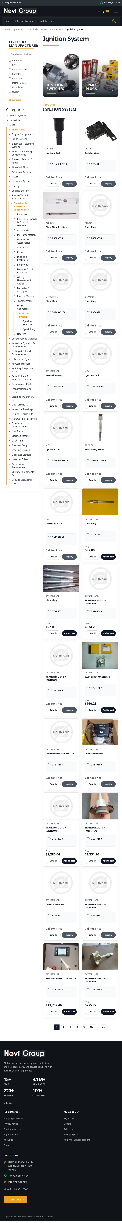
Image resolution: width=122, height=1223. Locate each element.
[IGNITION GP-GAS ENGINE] (61, 732)
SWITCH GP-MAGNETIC (97, 676)
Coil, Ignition (92, 152)
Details (53, 183)
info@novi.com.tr (17, 1181)
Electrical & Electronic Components (45, 29)
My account (70, 1118)
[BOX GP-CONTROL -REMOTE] (61, 956)
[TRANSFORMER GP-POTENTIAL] (100, 806)
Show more (15, 99)
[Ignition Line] (61, 427)
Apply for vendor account (77, 1139)
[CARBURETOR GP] (61, 882)
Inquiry (69, 183)
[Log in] (99, 11)
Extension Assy (54, 375)
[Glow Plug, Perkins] (61, 205)
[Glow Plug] (100, 205)
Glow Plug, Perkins (56, 227)
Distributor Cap (54, 523)
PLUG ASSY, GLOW (94, 449)
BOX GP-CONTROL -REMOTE (61, 978)
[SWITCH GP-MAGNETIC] (100, 655)
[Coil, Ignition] (100, 131)
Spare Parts (19, 29)
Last (103, 1027)
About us (8, 1139)
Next (93, 1027)
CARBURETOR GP (55, 904)
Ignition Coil (53, 152)
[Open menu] (115, 11)
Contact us (9, 1145)
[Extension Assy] (61, 353)
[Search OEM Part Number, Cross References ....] (114, 21)
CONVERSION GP (94, 753)
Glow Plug (90, 227)
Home (7, 29)
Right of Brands (11, 1134)
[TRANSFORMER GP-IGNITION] (100, 578)
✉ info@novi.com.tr (11, 2)
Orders (67, 1123)
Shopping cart (71, 1134)
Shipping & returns (13, 1118)
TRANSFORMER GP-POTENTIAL (95, 829)
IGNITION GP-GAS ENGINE (60, 753)
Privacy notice (11, 1123)
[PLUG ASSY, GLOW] (100, 427)
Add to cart (108, 556)
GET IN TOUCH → (15, 1199)
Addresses (69, 1129)
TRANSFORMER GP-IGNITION (95, 602)
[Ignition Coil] (61, 131)
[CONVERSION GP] (100, 732)
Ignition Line (53, 449)
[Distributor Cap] (61, 502)
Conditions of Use (13, 1129)
